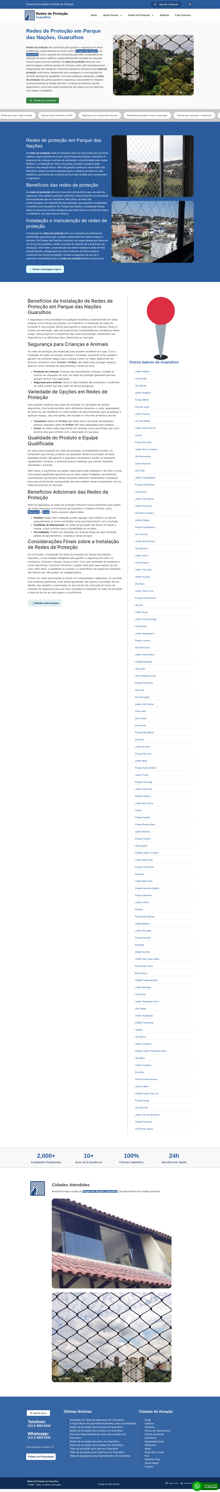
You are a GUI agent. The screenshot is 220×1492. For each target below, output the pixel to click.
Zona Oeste (141, 718)
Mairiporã (33, 512)
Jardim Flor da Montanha (147, 1114)
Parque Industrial (143, 895)
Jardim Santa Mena (144, 654)
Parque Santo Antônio (145, 767)
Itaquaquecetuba (154, 1441)
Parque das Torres (144, 965)
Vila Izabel (140, 668)
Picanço (139, 909)
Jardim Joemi (141, 555)
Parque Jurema (142, 640)
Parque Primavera (144, 682)
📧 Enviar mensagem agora (45, 269)
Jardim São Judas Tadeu (147, 958)
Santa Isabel (151, 1462)
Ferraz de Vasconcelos (157, 1430)
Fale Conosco (183, 15)
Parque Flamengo (143, 781)
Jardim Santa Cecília (145, 427)
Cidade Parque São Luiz (147, 1093)
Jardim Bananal (142, 463)
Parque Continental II (145, 527)
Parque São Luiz (143, 753)
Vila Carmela (141, 534)
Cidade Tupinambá (144, 1022)
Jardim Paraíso (142, 413)
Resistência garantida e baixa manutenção (97, 115)
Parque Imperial (142, 937)
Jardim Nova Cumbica (146, 449)
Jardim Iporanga (143, 987)
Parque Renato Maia (145, 824)
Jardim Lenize (142, 902)
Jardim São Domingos (146, 619)
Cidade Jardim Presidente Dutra (150, 1050)
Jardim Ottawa (142, 520)
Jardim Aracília (142, 576)
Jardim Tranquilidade (145, 477)
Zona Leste (140, 711)
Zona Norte (140, 725)
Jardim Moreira (142, 831)
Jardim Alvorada (143, 930)
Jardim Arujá (141, 612)
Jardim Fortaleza (143, 1043)
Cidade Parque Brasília (146, 980)
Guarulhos (32, 54)
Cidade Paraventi (143, 1121)
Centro (138, 810)
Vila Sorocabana (143, 456)
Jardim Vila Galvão (144, 704)
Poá (147, 1455)
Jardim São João (143, 569)
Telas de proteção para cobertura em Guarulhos (97, 1452)
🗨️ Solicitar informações (45, 603)
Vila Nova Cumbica (144, 512)
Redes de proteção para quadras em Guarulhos (96, 1444)
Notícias (164, 15)
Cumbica (139, 1072)
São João (139, 689)
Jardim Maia (141, 760)
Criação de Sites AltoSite (109, 1484)
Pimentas (139, 944)
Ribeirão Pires (152, 1459)
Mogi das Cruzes (154, 1452)
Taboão (138, 1029)
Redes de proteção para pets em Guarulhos (94, 1441)
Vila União (140, 470)
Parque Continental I (145, 484)
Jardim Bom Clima (144, 803)
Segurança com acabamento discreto (49, 115)
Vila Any (139, 605)
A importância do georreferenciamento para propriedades (103, 1423)
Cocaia (138, 435)
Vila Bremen (141, 626)
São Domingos (142, 697)
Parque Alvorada (143, 442)
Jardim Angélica (143, 392)
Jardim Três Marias (144, 498)
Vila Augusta (141, 845)
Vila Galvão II (141, 548)
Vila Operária (141, 1107)
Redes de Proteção (139, 15)
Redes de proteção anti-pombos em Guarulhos (96, 1430)
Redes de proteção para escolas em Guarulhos (96, 1426)
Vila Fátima (140, 1036)
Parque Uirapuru (143, 796)
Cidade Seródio (142, 817)
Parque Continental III (145, 597)
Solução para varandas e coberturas (144, 115)
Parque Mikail (141, 399)
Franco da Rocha (154, 1434)
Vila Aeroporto (142, 562)
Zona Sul (139, 739)
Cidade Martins (142, 923)
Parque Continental (144, 866)
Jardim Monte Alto (144, 859)
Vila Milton (140, 1058)
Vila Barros (140, 994)
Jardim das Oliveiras (145, 541)
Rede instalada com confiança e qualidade (191, 115)
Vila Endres (140, 1008)
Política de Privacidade (41, 1456)
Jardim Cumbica (143, 1065)
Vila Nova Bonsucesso (146, 1079)
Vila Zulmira (141, 491)
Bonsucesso (141, 973)
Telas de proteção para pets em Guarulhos (94, 1448)
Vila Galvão (140, 385)
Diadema (150, 1426)
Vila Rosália (141, 378)
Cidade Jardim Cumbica (147, 852)
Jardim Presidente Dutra (147, 1001)
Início (94, 15)
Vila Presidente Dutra (145, 675)
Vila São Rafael (142, 420)
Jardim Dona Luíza (144, 590)
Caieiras (149, 1423)
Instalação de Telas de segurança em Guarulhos (97, 1419)
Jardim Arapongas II (145, 633)
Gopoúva (139, 873)
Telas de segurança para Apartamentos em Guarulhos (100, 1455)
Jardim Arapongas (144, 1015)
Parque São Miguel (144, 732)
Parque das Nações (86, 51)
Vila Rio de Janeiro (144, 1128)
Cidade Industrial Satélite (147, 888)
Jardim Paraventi (143, 505)
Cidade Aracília (142, 951)
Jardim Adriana (142, 371)
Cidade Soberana (143, 661)
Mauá (148, 1448)
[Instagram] (190, 4)
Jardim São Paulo (143, 788)
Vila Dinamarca (142, 647)
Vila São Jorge (142, 406)
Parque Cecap (142, 1100)
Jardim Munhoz (142, 746)
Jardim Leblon (142, 1086)
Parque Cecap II (143, 838)
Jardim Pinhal (141, 774)
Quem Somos (110, 15)
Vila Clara (139, 583)
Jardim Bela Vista (143, 880)
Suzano (149, 1466)
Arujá (46, 512)
